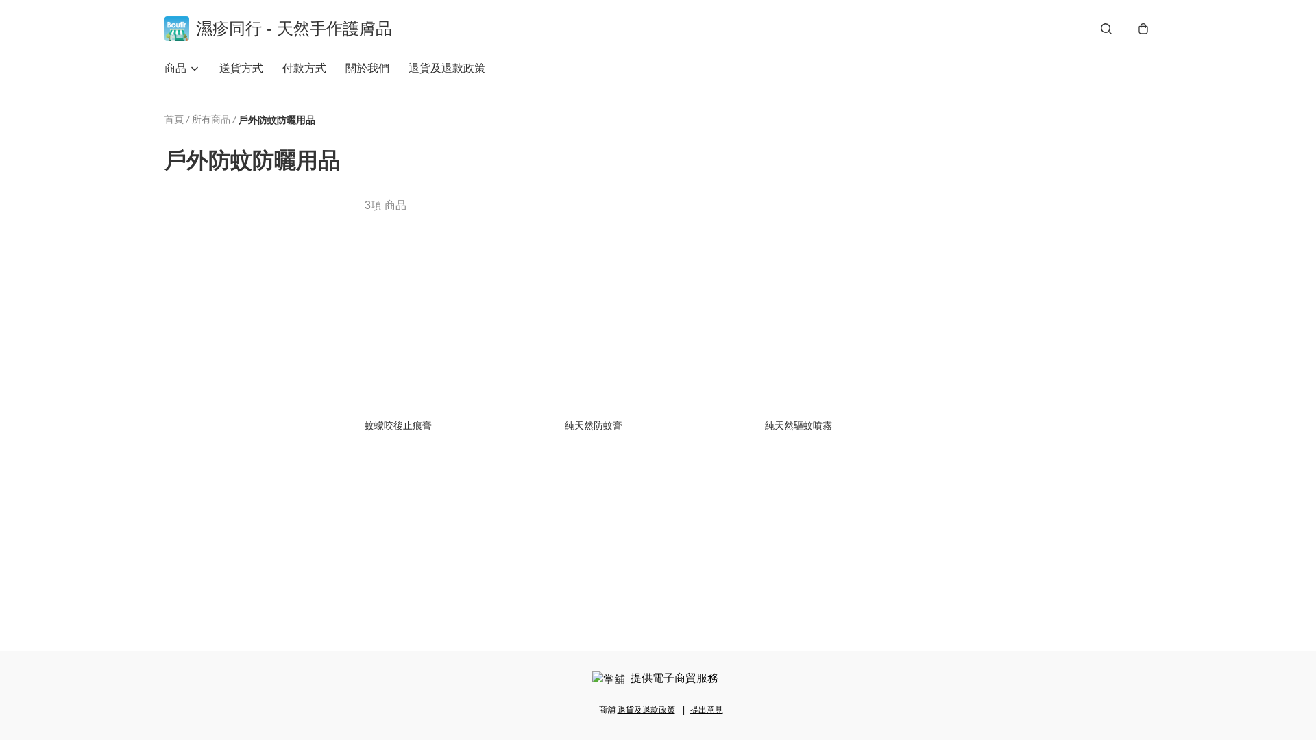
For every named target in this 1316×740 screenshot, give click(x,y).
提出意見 (706, 710)
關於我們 (367, 68)
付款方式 (304, 68)
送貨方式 (241, 68)
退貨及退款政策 (447, 68)
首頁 (174, 119)
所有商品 (211, 119)
